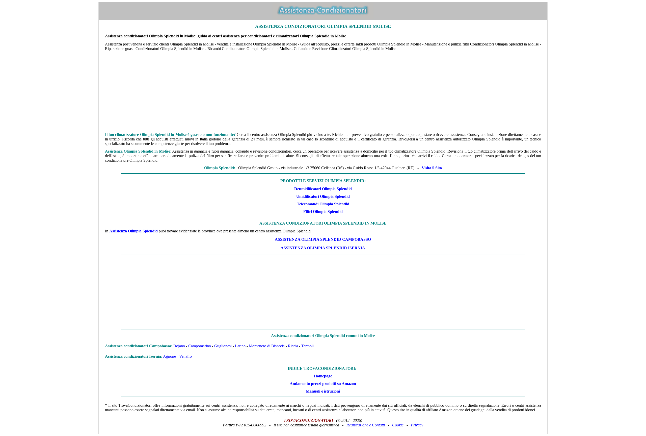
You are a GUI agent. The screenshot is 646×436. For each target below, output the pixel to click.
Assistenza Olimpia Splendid (133, 231)
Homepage (323, 376)
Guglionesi (223, 346)
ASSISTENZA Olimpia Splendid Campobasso (323, 239)
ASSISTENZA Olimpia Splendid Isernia (323, 248)
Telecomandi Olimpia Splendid (323, 204)
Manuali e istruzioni (323, 391)
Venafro (185, 356)
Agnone (169, 356)
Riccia (293, 346)
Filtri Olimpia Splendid (323, 211)
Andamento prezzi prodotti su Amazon (323, 383)
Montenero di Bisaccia (267, 346)
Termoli (307, 346)
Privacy (417, 425)
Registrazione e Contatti (365, 425)
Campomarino (199, 346)
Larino (240, 346)
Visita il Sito (432, 168)
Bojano (179, 346)
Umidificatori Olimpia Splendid (323, 196)
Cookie (397, 425)
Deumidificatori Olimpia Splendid (323, 189)
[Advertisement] (323, 91)
